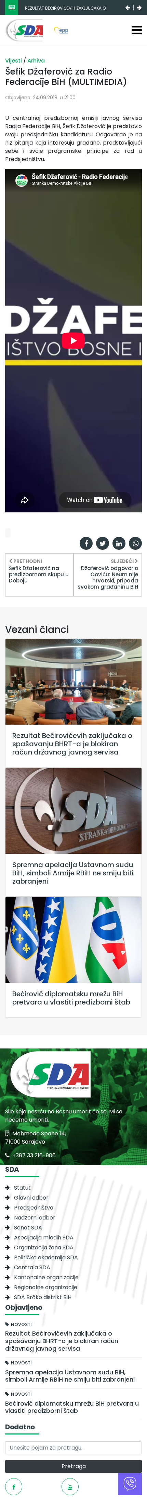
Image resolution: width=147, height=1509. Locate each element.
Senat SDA (28, 1228)
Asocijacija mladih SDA (44, 1237)
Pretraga (74, 1466)
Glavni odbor (31, 1198)
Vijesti (14, 61)
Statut (22, 1188)
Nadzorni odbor (34, 1218)
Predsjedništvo (33, 1208)
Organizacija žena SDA (44, 1247)
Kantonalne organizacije (46, 1277)
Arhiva (36, 61)
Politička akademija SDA (46, 1257)
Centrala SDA (32, 1267)
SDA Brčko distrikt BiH (42, 1297)
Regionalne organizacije (45, 1287)
